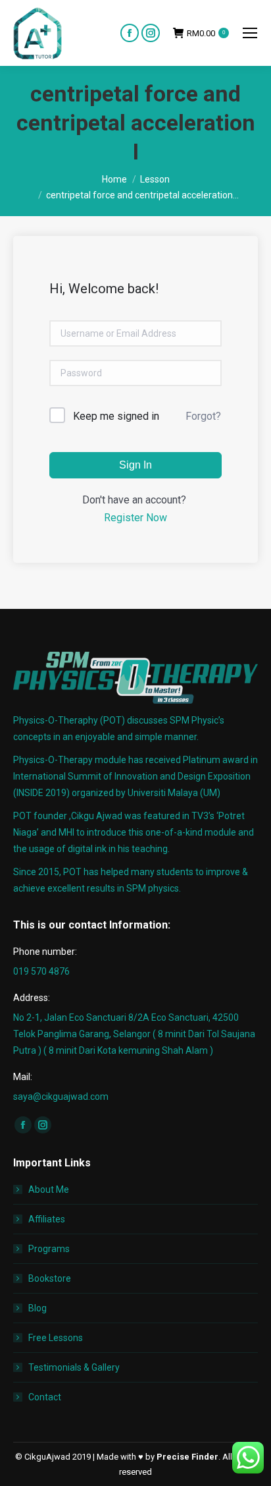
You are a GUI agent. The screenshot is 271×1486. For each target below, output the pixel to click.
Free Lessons (55, 1337)
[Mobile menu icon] (250, 33)
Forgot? (203, 416)
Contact (44, 1397)
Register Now (135, 517)
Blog (37, 1308)
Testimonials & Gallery (74, 1367)
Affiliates (46, 1219)
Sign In (135, 465)
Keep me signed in (116, 416)
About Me (48, 1189)
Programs (49, 1248)
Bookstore (49, 1278)
